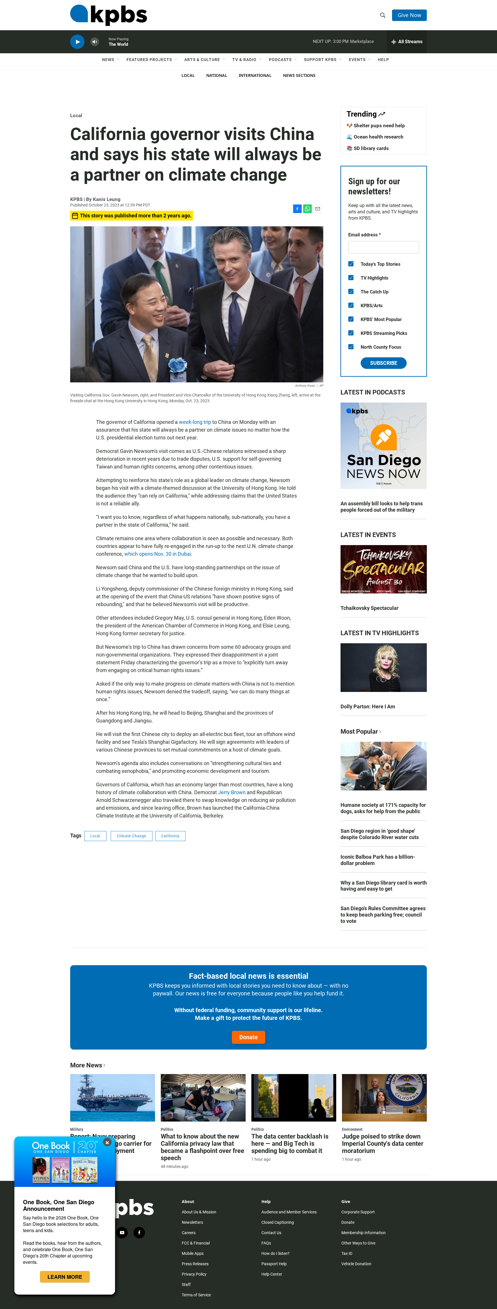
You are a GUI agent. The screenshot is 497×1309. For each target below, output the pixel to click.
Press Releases (195, 1263)
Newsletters (192, 1222)
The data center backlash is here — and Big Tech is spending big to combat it (289, 1143)
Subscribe (383, 363)
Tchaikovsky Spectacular (370, 608)
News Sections (299, 75)
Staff (186, 1284)
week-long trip (195, 422)
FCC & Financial (196, 1243)
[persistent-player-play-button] (77, 42)
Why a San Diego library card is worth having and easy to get (384, 886)
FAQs (266, 1243)
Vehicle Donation (356, 1263)
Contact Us (271, 1232)
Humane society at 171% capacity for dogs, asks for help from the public (383, 808)
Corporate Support (358, 1212)
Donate (248, 1037)
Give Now (409, 15)
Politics (167, 1129)
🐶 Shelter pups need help (376, 125)
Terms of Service (196, 1295)
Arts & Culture (202, 59)
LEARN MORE (64, 1276)
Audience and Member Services (289, 1212)
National (216, 75)
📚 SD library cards (368, 148)
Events (357, 59)
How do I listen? (275, 1253)
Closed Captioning (277, 1222)
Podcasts (280, 59)
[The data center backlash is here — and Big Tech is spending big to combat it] (293, 1097)
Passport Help (274, 1263)
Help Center (271, 1274)
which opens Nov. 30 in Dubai (157, 554)
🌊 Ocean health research (375, 137)
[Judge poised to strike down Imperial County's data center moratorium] (384, 1097)
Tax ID (346, 1253)
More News (86, 1065)
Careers (189, 1232)
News (108, 59)
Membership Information (363, 1232)
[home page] (108, 15)
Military (76, 1129)
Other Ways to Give (358, 1243)
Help (383, 59)
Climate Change (131, 836)
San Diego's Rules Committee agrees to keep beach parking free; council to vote (383, 914)
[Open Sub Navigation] (118, 59)
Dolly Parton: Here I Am (368, 706)
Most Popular (359, 731)
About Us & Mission (199, 1212)
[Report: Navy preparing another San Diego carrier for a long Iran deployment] (112, 1097)
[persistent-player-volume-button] (95, 41)
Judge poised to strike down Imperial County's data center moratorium (382, 1143)
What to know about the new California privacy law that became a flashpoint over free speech (202, 1147)
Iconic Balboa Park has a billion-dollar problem (378, 860)
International (255, 75)
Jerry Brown (232, 792)
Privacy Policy (194, 1274)
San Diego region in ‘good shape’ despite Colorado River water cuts (380, 834)
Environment (352, 1129)
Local (188, 75)
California (170, 836)
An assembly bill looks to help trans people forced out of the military (382, 506)
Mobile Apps (193, 1253)
